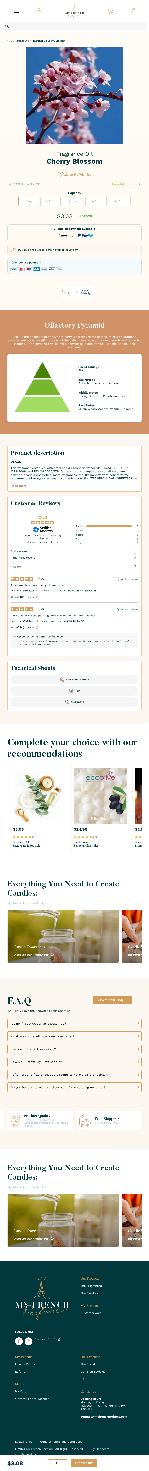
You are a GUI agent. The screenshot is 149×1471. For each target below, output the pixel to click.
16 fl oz (96, 201)
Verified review (129, 579)
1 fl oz (28, 201)
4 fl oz (50, 201)
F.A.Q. (84, 1379)
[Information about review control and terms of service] (60, 535)
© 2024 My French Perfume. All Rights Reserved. (49, 1449)
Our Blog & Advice (93, 1371)
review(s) (135, 184)
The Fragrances (91, 1286)
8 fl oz (73, 201)
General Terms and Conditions (61, 1441)
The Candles (89, 1293)
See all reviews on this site (42, 542)
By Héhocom (100, 1449)
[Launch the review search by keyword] (135, 567)
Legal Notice (23, 1441)
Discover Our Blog (47, 1339)
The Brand (88, 1364)
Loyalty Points (25, 1364)
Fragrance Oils (21, 40)
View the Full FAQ (110, 1000)
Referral (20, 1371)
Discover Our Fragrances (31, 954)
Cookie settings (26, 1454)
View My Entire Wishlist (32, 1399)
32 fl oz (120, 201)
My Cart (20, 1391)
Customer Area (91, 1313)
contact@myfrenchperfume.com (104, 1416)
